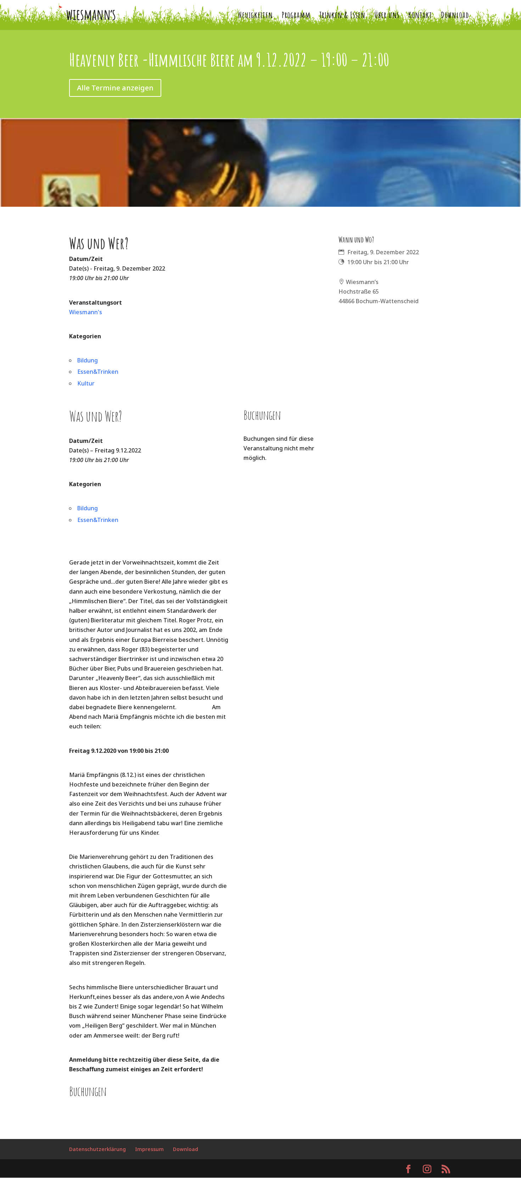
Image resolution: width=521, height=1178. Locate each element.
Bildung (87, 360)
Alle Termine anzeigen (115, 88)
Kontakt (420, 16)
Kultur (86, 383)
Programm (296, 16)
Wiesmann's (85, 312)
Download (455, 16)
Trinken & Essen (342, 16)
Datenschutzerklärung (97, 1149)
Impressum (149, 1149)
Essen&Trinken (97, 372)
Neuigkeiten (255, 16)
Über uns (386, 16)
